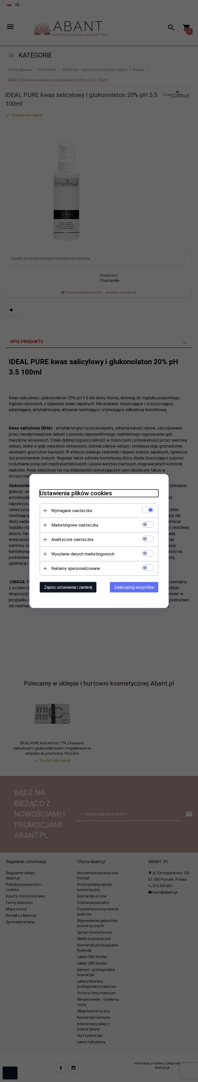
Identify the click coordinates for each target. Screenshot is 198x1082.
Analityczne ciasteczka (72, 539)
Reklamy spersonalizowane (75, 568)
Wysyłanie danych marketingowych (82, 554)
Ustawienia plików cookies (76, 493)
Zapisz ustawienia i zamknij (68, 587)
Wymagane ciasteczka (71, 510)
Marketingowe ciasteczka (74, 525)
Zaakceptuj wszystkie (134, 587)
